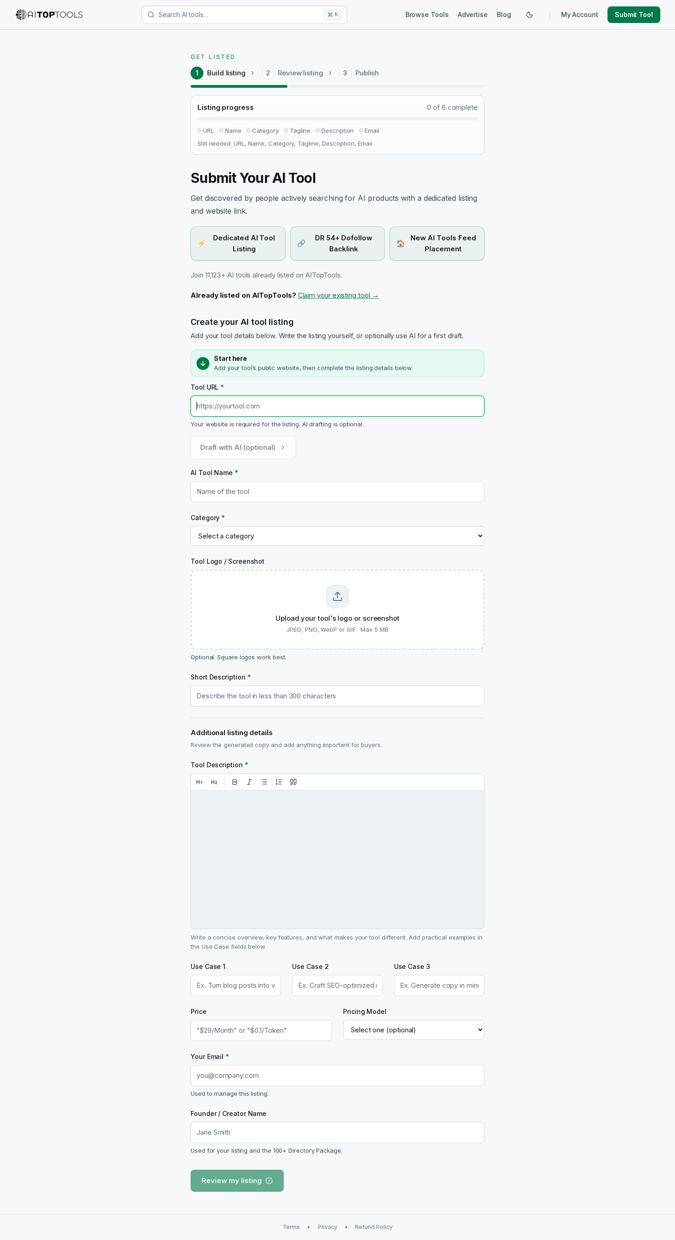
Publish (367, 72)
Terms (291, 1226)
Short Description (221, 677)
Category (208, 517)
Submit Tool (634, 14)
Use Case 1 (208, 966)
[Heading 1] (199, 782)
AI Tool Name (214, 472)
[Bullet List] (264, 782)
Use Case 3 (412, 966)
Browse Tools (427, 14)
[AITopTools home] (49, 14)
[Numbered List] (278, 782)
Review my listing (232, 1180)
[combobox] (239, 14)
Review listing (300, 72)
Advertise (473, 14)
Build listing (226, 72)
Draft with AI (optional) (238, 447)
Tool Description (219, 765)
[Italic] (249, 782)
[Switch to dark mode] (529, 15)
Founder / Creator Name (228, 1113)
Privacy (327, 1226)
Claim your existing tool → (338, 295)
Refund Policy (373, 1226)
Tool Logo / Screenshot (227, 561)
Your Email (210, 1056)
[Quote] (293, 782)
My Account (579, 14)
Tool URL (207, 387)
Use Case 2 (310, 966)
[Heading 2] (214, 782)
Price (199, 1011)
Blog (504, 14)
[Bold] (234, 782)
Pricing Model (365, 1011)
